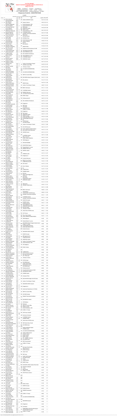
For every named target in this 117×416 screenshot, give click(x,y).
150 (4, 161)
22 (4, 221)
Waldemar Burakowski (10, 253)
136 (4, 90)
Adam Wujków (8, 23)
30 (4, 294)
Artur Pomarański (9, 400)
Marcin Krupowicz (9, 125)
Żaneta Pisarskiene (9, 331)
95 (4, 218)
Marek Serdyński (9, 343)
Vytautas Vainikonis (9, 164)
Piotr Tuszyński (8, 123)
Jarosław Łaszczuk (9, 36)
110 (4, 174)
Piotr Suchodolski (9, 263)
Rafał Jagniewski (9, 403)
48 (4, 377)
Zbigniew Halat (9, 63)
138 (4, 343)
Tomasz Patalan (9, 96)
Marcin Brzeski (9, 372)
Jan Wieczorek (8, 121)
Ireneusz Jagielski (9, 166)
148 (4, 140)
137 (4, 192)
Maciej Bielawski (9, 41)
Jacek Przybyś (8, 191)
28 (4, 145)
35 (4, 270)
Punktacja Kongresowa (34, 11)
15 (4, 409)
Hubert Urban (8, 315)
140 (4, 43)
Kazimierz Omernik (9, 114)
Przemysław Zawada (10, 85)
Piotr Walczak (8, 251)
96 (4, 260)
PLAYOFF (31, 8)
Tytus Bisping (8, 345)
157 (4, 388)
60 (4, 134)
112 (4, 320)
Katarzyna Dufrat (9, 285)
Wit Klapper (8, 206)
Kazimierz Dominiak (9, 178)
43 (4, 132)
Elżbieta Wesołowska (10, 313)
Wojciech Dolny (9, 244)
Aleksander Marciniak (10, 406)
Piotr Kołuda (8, 153)
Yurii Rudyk (8, 386)
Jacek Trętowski (9, 88)
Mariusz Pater (8, 267)
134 (4, 404)
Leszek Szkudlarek (9, 327)
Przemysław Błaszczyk (10, 27)
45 (4, 231)
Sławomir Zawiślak (9, 66)
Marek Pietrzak (9, 296)
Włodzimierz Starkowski (10, 30)
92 (4, 187)
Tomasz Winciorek (9, 225)
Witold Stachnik (9, 391)
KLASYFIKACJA (38, 8)
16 (4, 242)
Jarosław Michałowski (10, 245)
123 (4, 163)
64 (4, 278)
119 (4, 208)
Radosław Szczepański (10, 241)
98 (4, 286)
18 (4, 315)
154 (4, 113)
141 (4, 302)
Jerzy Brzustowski (9, 142)
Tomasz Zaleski (9, 210)
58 (4, 228)
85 (4, 283)
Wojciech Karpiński (9, 411)
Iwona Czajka (8, 37)
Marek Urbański (9, 281)
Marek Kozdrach (9, 368)
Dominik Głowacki (9, 377)
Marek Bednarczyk (9, 357)
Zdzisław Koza (8, 279)
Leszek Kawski (8, 219)
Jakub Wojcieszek (9, 100)
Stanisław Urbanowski (10, 347)
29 (4, 398)
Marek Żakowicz (9, 408)
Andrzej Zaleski (9, 179)
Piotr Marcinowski (9, 48)
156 (4, 333)
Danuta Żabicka (9, 318)
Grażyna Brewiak (9, 207)
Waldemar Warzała (9, 33)
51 (4, 40)
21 (4, 226)
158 (4, 56)
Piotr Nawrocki (8, 110)
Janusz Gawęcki (9, 129)
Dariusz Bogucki (9, 28)
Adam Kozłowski (9, 292)
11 (4, 25)
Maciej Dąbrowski (9, 80)
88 (4, 291)
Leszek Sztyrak (8, 76)
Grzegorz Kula (8, 138)
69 (4, 330)
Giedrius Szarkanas (9, 182)
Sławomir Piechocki (9, 305)
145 (4, 108)
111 (4, 210)
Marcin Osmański (9, 334)
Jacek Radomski (9, 359)
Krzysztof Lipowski (9, 230)
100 (4, 328)
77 (4, 82)
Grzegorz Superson (9, 220)
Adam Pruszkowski (9, 302)
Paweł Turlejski (9, 336)
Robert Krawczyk (9, 298)
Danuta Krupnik (9, 165)
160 (4, 380)
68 (4, 383)
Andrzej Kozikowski (9, 177)
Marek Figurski (9, 283)
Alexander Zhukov (9, 45)
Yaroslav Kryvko (9, 234)
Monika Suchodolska (10, 356)
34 (4, 296)
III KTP (35, 10)
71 (4, 289)
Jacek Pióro (8, 321)
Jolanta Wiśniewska (9, 275)
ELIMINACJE (24, 8)
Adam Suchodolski (9, 293)
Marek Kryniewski (9, 172)
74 (4, 367)
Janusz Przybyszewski (10, 89)
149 (4, 338)
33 (4, 51)
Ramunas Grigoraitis (10, 72)
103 (4, 85)
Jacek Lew (8, 57)
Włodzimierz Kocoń (9, 149)
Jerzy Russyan (8, 113)
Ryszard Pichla (8, 108)
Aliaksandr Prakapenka (10, 46)
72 (4, 184)
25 (4, 137)
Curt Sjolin (8, 64)
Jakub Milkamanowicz (10, 335)
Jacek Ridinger (8, 394)
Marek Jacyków (9, 213)
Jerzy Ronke (8, 185)
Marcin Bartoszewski (10, 189)
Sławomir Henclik (9, 58)
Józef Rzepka (8, 237)
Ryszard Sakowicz (9, 280)
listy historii (34, 16)
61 (4, 22)
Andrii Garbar (8, 385)
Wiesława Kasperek (9, 260)
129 (4, 411)
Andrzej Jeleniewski (9, 51)
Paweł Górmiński (9, 42)
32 (4, 106)
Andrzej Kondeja (9, 236)
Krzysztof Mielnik (9, 105)
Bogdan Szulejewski (9, 226)
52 (4, 213)
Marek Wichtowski (9, 322)
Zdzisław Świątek (9, 75)
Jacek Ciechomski (9, 54)
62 (4, 215)
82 (4, 124)
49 (4, 155)
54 (4, 268)
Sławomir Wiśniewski (10, 276)
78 (4, 98)
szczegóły (24, 15)
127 (4, 304)
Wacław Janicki (9, 55)
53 (4, 252)
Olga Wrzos (8, 340)
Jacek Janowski (8, 215)
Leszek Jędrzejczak (9, 341)
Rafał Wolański (8, 152)
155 (4, 32)
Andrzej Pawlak (9, 79)
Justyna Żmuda (8, 287)
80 (4, 69)
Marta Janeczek (9, 19)
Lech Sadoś (8, 157)
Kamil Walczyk (8, 366)
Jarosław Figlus (9, 257)
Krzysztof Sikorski (9, 238)
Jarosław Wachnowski (10, 50)
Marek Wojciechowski (10, 131)
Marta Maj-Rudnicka (10, 34)
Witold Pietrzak (9, 338)
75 (4, 179)
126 (4, 401)
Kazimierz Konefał (9, 109)
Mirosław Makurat (9, 278)
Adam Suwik (8, 101)
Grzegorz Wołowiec (9, 266)
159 (4, 202)
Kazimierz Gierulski (9, 390)
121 (4, 150)
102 (4, 166)
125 (4, 336)
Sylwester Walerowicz (10, 204)
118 (4, 100)
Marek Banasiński (9, 297)
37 (4, 341)
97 (4, 273)
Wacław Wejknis (9, 240)
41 (4, 53)
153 (4, 362)
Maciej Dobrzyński (9, 130)
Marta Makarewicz (9, 92)
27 (4, 262)
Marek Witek (8, 93)
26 (4, 111)
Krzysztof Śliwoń (9, 360)
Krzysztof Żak (8, 221)
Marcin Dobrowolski (10, 126)
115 (4, 323)
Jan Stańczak (8, 361)
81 (4, 153)
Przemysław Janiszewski (10, 104)
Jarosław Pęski (8, 212)
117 (4, 317)
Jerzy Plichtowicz (9, 349)
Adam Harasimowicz (10, 306)
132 (4, 176)
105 (4, 93)
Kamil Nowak (8, 102)
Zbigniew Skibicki (9, 289)
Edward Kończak (9, 387)
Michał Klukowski (9, 242)
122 (4, 385)
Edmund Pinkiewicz (9, 32)
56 (4, 393)
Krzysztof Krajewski (9, 319)
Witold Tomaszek (9, 119)
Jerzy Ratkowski (9, 310)
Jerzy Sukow (8, 309)
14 (4, 364)
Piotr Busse (8, 67)
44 (4, 168)
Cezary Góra (8, 382)
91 (4, 299)
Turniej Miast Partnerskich (22, 10)
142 (4, 372)
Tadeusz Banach (9, 173)
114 (4, 351)
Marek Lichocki (9, 326)
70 (4, 200)
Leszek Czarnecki (9, 373)
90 (4, 249)
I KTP (31, 10)
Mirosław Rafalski (9, 216)
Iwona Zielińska (9, 407)
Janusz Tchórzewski (9, 412)
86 (4, 74)
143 (4, 370)
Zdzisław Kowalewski (10, 288)
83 (4, 265)
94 (4, 147)
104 (4, 103)
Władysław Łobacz (9, 122)
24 (4, 276)
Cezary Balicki (8, 40)
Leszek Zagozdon (9, 301)
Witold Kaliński (8, 198)
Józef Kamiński (8, 369)
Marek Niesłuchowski (10, 202)
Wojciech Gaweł (9, 404)
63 (4, 189)
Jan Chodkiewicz (9, 229)
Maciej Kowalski (9, 136)
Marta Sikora (8, 144)
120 (4, 61)
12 (4, 325)
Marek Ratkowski (9, 224)
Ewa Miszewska (9, 118)
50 (4, 95)
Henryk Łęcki (8, 393)
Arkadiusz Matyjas (9, 328)
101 (4, 354)
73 (4, 121)
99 (4, 359)
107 (4, 64)
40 (4, 236)
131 (4, 375)
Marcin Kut (8, 264)
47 (4, 142)
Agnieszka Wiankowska (10, 271)
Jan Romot (8, 174)
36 (4, 35)
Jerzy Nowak (8, 304)
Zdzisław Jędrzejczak (10, 200)
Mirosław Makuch (9, 246)
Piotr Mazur (8, 160)
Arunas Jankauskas (9, 330)
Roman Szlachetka (9, 409)
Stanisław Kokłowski (9, 370)
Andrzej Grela (8, 140)
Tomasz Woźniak (9, 351)
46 (4, 205)
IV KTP (40, 10)
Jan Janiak (8, 365)
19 (4, 346)
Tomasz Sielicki (9, 155)
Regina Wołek (8, 374)
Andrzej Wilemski (9, 352)
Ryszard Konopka (9, 106)
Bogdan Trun (8, 232)
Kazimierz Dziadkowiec (10, 254)
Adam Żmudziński (9, 25)
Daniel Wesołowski (9, 325)
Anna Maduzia (8, 127)
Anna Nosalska (8, 151)
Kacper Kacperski (9, 147)
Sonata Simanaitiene (10, 71)
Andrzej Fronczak (9, 223)
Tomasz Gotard (9, 59)
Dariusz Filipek (8, 87)
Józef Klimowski (9, 284)
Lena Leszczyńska (9, 168)
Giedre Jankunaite (9, 181)
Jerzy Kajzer (8, 259)
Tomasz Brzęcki (9, 97)
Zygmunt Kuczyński (9, 148)
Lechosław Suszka (9, 272)
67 (4, 72)
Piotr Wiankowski (9, 111)
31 (4, 38)
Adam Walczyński (9, 145)
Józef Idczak (8, 203)
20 (4, 349)
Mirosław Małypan (9, 317)
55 (4, 244)
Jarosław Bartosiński (10, 353)
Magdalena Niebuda (10, 134)
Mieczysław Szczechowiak (11, 323)
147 (4, 257)
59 (4, 181)
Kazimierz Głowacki (9, 348)
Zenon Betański (9, 170)
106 (4, 158)
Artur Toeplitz (8, 135)
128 (4, 77)
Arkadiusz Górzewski (10, 262)
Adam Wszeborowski (10, 211)
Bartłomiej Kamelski (10, 217)
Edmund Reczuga (9, 362)
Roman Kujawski (9, 132)
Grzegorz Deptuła (9, 190)
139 (4, 19)
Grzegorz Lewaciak (9, 183)
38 (4, 171)
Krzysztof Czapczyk (9, 91)
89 (4, 129)
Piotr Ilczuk (8, 169)
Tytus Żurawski (8, 294)
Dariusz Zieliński (9, 199)
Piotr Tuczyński (8, 156)
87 (4, 223)
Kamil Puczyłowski (9, 95)
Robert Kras (8, 194)
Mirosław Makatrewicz (10, 364)
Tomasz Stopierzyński (10, 247)
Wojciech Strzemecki (10, 84)
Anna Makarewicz (9, 270)
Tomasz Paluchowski (10, 117)
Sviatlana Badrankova (10, 83)
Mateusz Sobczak (9, 49)
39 (4, 87)
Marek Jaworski (9, 115)
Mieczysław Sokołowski (10, 399)
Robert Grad (8, 228)
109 (4, 234)
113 (4, 281)
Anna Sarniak (8, 38)
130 (4, 357)
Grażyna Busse (8, 208)
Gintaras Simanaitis (9, 396)
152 (4, 307)
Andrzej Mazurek (9, 29)
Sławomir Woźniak (9, 195)
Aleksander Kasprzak (10, 355)
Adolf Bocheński (9, 77)
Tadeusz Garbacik (9, 255)
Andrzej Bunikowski (9, 20)
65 (4, 247)
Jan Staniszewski (9, 268)
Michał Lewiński (9, 291)
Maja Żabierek (8, 314)
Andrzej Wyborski (9, 98)
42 (4, 396)
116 (4, 312)
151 (4, 255)
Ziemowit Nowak (9, 339)
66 (4, 66)
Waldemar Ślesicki (9, 344)
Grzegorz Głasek (9, 53)
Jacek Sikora (8, 332)
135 (4, 197)
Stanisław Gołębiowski (10, 24)
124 (4, 127)
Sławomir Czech (9, 143)
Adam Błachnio (9, 21)
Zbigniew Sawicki (9, 402)
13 (4, 391)
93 (4, 30)
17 (4, 116)
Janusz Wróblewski (9, 161)
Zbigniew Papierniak (10, 258)
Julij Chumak (8, 68)
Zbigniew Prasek (9, 300)
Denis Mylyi (8, 233)
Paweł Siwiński (8, 74)
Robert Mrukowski (9, 139)
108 (4, 119)
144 (4, 59)
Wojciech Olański (9, 163)
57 (4, 27)
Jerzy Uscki (8, 383)
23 (4, 406)
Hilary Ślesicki (8, 378)
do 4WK (41, 11)
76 (4, 239)
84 (4, 48)
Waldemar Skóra (9, 176)
